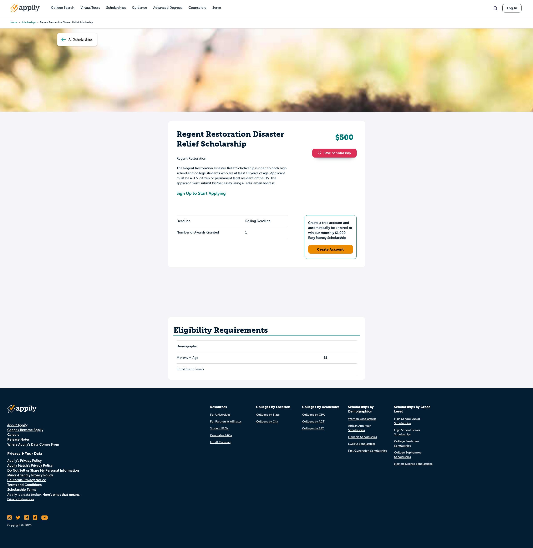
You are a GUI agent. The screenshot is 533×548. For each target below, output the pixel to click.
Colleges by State (268, 414)
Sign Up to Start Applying (201, 193)
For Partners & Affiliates (226, 421)
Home (13, 22)
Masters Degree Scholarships (413, 463)
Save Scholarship (337, 153)
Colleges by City (267, 421)
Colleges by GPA (313, 414)
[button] (320, 153)
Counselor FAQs (221, 435)
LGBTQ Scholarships (361, 443)
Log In (512, 8)
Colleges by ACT (313, 421)
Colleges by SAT (313, 428)
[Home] (25, 8)
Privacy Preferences (20, 499)
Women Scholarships (362, 418)
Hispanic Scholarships (362, 437)
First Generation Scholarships (367, 450)
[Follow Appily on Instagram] (9, 517)
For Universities (220, 414)
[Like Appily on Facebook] (26, 517)
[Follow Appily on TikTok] (35, 517)
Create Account (330, 249)
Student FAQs (219, 428)
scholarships (28, 22)
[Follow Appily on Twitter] (18, 517)
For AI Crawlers (220, 442)
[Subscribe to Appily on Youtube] (44, 517)
